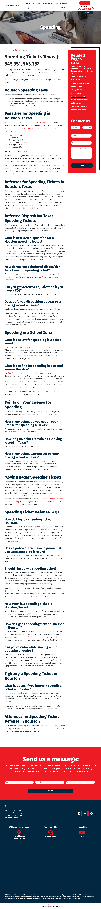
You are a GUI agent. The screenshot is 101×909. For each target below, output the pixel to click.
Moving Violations (77, 90)
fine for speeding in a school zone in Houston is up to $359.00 (33, 373)
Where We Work (62, 3)
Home (28, 3)
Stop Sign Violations (78, 96)
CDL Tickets (75, 63)
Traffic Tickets (18, 50)
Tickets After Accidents (79, 100)
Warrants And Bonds (78, 110)
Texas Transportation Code (48, 95)
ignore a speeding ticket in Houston (24, 693)
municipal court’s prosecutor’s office (20, 637)
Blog (27, 8)
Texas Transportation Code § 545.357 (19, 347)
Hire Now (85, 3)
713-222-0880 (50, 836)
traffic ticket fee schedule (53, 166)
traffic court (57, 555)
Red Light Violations (78, 77)
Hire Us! (82, 836)
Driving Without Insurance (80, 83)
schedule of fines (31, 128)
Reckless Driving (77, 93)
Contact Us (64, 8)
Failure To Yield (76, 87)
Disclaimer (50, 904)
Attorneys (36, 3)
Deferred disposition (13, 245)
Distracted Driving (77, 80)
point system (21, 411)
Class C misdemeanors (43, 122)
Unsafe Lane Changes (79, 106)
